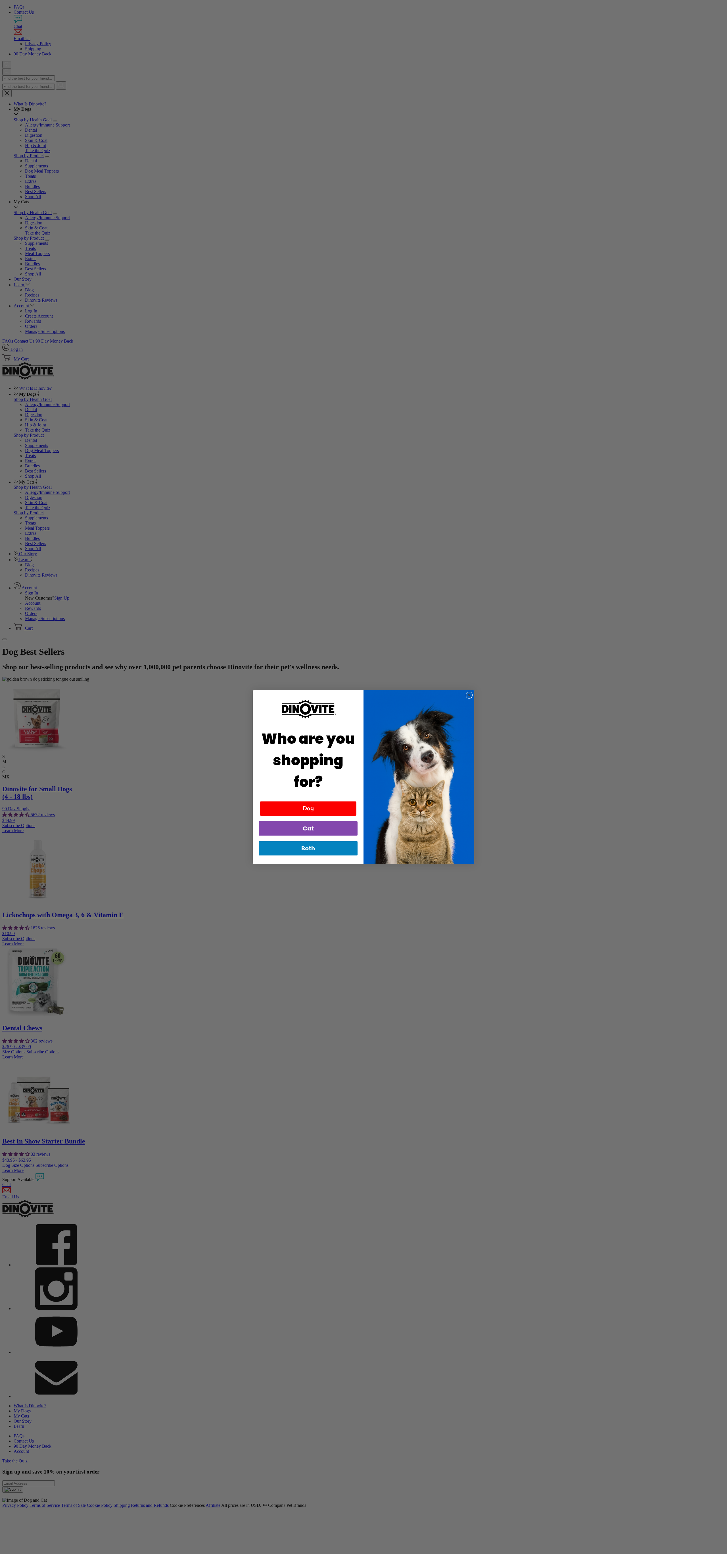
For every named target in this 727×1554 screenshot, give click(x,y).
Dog (308, 808)
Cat (308, 828)
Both (308, 848)
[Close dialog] (469, 695)
